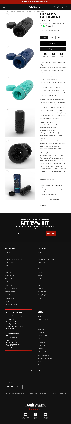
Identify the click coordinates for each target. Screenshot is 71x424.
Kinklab (40, 253)
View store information (49, 194)
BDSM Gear (8, 253)
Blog (39, 316)
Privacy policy (43, 393)
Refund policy (33, 393)
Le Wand (40, 279)
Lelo (39, 285)
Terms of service (52, 393)
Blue (52, 37)
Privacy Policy (42, 345)
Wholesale (41, 342)
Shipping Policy (43, 336)
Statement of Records (45, 358)
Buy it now (53, 49)
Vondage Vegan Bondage (46, 259)
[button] (4, 7)
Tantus (40, 266)
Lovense (40, 282)
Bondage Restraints (11, 256)
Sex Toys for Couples (11, 304)
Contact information (61, 395)
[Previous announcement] (4, 2)
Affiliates (41, 339)
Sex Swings (8, 285)
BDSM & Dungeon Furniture (13, 259)
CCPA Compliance (43, 355)
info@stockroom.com (12, 337)
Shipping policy (62, 393)
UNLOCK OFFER (51, 233)
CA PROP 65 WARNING (47, 180)
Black (44, 37)
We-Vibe (40, 272)
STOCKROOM (14, 393)
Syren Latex (41, 262)
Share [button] (44, 205)
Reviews (40, 365)
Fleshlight (41, 288)
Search (40, 361)
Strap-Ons (8, 295)
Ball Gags (8, 269)
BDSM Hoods (9, 272)
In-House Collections (44, 323)
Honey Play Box (43, 295)
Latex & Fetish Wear (11, 288)
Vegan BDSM (9, 301)
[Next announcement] (67, 2)
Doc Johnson (42, 292)
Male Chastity (9, 279)
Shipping (42, 30)
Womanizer (41, 269)
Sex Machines (9, 282)
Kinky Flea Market (43, 319)
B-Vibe (40, 275)
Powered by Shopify (23, 393)
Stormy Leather (43, 256)
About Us (41, 326)
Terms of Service (43, 348)
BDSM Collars (9, 262)
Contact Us (41, 329)
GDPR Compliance (43, 352)
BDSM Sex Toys (10, 266)
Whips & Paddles (10, 292)
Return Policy (42, 332)
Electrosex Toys (10, 275)
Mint (59, 37)
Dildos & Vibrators (10, 298)
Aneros (40, 298)
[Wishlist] (62, 7)
